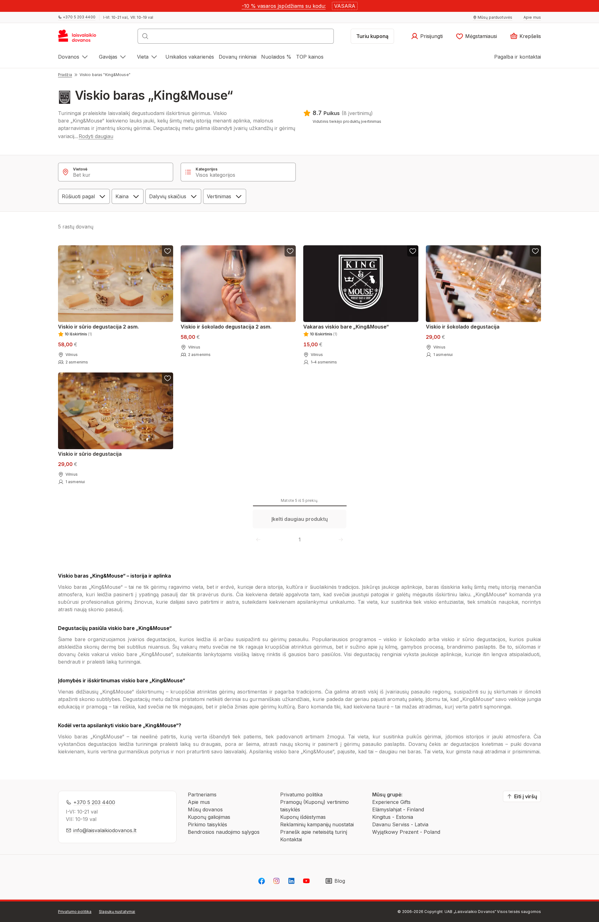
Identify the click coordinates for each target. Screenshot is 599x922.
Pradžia (65, 74)
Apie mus (199, 802)
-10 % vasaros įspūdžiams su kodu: (284, 6)
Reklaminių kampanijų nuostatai (317, 824)
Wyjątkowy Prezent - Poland (406, 832)
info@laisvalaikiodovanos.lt (104, 830)
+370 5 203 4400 (94, 802)
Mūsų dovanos (205, 809)
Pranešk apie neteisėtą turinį (313, 832)
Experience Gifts (391, 802)
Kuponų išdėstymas (303, 817)
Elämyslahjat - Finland (398, 809)
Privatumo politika (301, 794)
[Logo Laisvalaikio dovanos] (80, 38)
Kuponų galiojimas (209, 817)
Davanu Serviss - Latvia (400, 824)
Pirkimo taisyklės (207, 824)
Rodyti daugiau (96, 136)
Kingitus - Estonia (392, 817)
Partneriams (202, 794)
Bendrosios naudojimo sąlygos (224, 832)
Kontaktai (291, 839)
